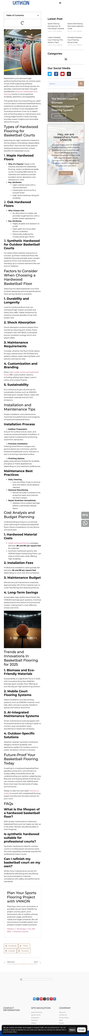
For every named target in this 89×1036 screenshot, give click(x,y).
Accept (81, 1030)
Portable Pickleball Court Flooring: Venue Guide (75, 39)
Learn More (58, 116)
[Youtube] (62, 74)
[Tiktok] (47, 999)
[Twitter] (50, 74)
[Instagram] (69, 74)
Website (10, 929)
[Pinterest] (51, 999)
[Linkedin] (54, 999)
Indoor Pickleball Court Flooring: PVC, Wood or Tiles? (55, 39)
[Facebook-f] (56, 74)
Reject (72, 1030)
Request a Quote (20, 931)
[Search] (81, 83)
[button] (38, 15)
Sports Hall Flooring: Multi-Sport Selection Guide (76, 26)
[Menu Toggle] (60, 3)
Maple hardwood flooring (19, 543)
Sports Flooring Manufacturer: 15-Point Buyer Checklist (56, 26)
